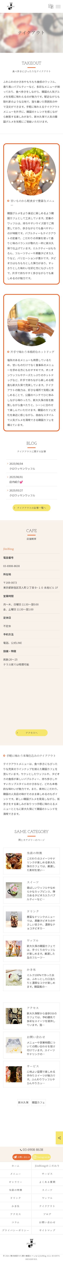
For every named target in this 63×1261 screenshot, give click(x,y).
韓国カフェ (38, 1102)
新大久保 (23, 1102)
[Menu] (58, 6)
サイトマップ (47, 1230)
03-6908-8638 (11, 566)
